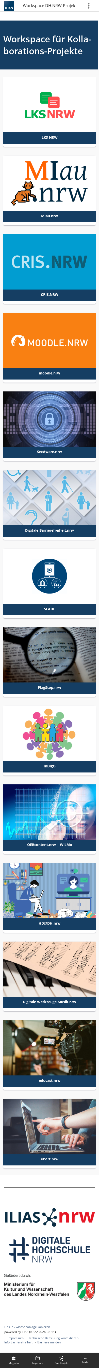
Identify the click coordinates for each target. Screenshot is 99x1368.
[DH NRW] (49, 1249)
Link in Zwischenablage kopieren (27, 1327)
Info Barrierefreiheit (18, 1342)
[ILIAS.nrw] (49, 1217)
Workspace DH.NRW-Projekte (49, 5)
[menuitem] (14, 1360)
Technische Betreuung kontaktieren (53, 1338)
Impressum (16, 1338)
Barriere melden (49, 1342)
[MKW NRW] (49, 1286)
